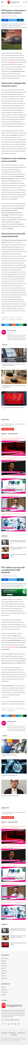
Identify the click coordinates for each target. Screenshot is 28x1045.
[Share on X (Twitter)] (12, 20)
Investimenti (18, 317)
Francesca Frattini (14, 647)
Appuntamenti (4, 978)
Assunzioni (12, 317)
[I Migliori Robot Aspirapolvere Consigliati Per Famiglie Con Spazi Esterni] (14, 377)
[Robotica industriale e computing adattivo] (14, 787)
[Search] (26, 2)
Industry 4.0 (3, 975)
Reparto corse (4, 970)
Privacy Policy (4, 992)
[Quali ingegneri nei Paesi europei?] (14, 746)
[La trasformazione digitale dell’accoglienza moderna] (14, 398)
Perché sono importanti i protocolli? (9, 477)
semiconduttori (19, 319)
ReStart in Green (4, 958)
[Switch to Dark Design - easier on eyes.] (24, 2)
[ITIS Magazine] (13, 2)
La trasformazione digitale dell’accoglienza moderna (13, 407)
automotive (4, 99)
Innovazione (17, 708)
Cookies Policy (4, 989)
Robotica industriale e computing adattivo (11, 795)
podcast (4, 701)
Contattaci (3, 987)
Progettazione (4, 965)
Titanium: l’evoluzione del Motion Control (10, 495)
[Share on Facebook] (5, 20)
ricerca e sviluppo (10, 319)
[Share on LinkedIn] (20, 20)
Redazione (3, 994)
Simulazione (3, 963)
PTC (3, 710)
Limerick (4, 319)
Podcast (23, 708)
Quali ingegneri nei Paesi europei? (9, 755)
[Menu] (2, 2)
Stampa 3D (3, 960)
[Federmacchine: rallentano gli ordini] (14, 766)
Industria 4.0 (11, 708)
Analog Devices (13, 62)
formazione (4, 708)
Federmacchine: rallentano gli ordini (10, 775)
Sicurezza (3, 968)
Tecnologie (3, 973)
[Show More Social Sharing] (25, 20)
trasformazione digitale (10, 710)
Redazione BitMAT (7, 15)
